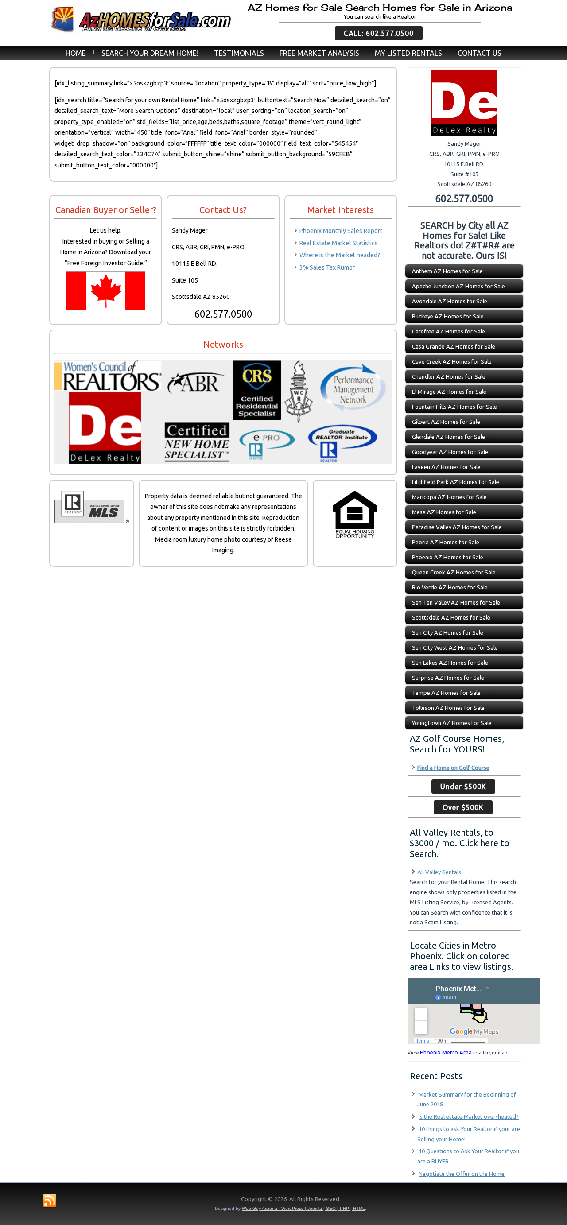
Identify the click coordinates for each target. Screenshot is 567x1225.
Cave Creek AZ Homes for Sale (452, 361)
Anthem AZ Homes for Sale (447, 271)
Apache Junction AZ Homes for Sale (458, 286)
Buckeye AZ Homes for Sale (448, 316)
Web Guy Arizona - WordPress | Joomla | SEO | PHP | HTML (303, 1208)
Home (76, 53)
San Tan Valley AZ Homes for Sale (456, 602)
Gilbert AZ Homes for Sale (446, 422)
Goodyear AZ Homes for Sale (450, 452)
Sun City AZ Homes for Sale (447, 632)
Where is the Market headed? (339, 255)
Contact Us (479, 53)
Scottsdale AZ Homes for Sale (451, 617)
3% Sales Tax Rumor (327, 267)
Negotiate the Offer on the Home (462, 1174)
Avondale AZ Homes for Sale (449, 301)
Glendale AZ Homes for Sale (448, 437)
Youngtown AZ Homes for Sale (452, 723)
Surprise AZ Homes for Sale (448, 678)
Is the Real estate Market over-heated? (469, 1116)
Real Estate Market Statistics (338, 243)
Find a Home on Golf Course (453, 767)
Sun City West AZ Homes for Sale (455, 647)
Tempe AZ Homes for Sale (446, 693)
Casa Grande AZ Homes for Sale (453, 346)
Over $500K (463, 807)
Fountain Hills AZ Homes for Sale (454, 406)
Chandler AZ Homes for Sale (448, 376)
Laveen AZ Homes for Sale (446, 467)
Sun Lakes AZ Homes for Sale (450, 662)
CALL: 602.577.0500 (379, 33)
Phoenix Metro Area (446, 1052)
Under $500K (463, 787)
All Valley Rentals (439, 872)
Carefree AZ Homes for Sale (448, 331)
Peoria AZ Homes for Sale (445, 542)
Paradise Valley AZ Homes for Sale (457, 527)
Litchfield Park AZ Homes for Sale (455, 482)
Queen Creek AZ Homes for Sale (454, 572)
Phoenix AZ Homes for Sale (447, 557)
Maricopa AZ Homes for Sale (449, 497)
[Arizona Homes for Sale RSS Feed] (50, 1201)
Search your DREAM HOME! (149, 53)
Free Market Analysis (319, 53)
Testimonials (239, 53)
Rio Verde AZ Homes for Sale (450, 587)
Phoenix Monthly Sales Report (340, 230)
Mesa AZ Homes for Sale (444, 512)
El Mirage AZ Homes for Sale (449, 391)
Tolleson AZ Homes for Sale (448, 708)
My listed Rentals (408, 53)
